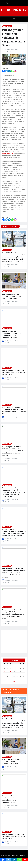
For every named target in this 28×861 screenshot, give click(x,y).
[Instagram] (15, 71)
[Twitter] (6, 71)
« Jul (13, 681)
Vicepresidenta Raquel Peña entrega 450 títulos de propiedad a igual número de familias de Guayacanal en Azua (13, 614)
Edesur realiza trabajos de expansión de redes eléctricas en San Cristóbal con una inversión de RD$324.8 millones (13, 573)
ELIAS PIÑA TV (14, 9)
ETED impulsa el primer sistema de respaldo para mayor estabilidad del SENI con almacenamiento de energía (13, 451)
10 (4, 671)
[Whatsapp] (12, 71)
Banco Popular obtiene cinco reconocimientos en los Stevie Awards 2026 (13, 372)
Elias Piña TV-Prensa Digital (11, 49)
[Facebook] (3, 71)
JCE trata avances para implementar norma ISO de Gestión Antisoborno (12, 296)
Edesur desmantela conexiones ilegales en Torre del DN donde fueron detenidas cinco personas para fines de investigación (14, 492)
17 (4, 674)
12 (10, 671)
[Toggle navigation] (14, 19)
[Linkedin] (9, 71)
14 (17, 671)
